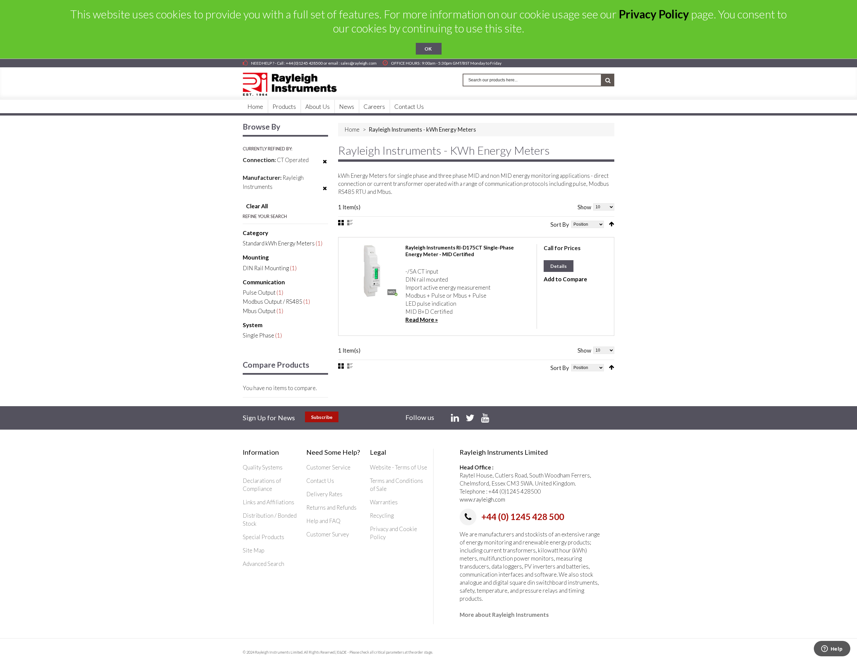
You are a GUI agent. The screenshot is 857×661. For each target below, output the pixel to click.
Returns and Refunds (331, 507)
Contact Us (320, 480)
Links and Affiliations (268, 502)
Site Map (253, 550)
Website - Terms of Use (398, 467)
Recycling (382, 515)
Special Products (263, 536)
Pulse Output (259, 292)
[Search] (608, 80)
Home (352, 129)
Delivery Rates (324, 494)
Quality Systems (263, 467)
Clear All (257, 206)
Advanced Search (263, 563)
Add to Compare (565, 279)
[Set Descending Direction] (611, 224)
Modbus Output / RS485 (272, 301)
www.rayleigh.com (482, 499)
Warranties (384, 502)
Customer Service (328, 467)
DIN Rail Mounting (266, 268)
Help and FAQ (323, 520)
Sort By (559, 224)
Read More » (421, 319)
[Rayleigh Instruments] (296, 82)
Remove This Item (325, 166)
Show (584, 207)
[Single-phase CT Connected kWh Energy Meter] (372, 271)
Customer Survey (327, 534)
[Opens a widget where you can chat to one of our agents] (831, 649)
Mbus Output (259, 310)
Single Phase (258, 335)
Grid (341, 222)
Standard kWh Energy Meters (279, 243)
